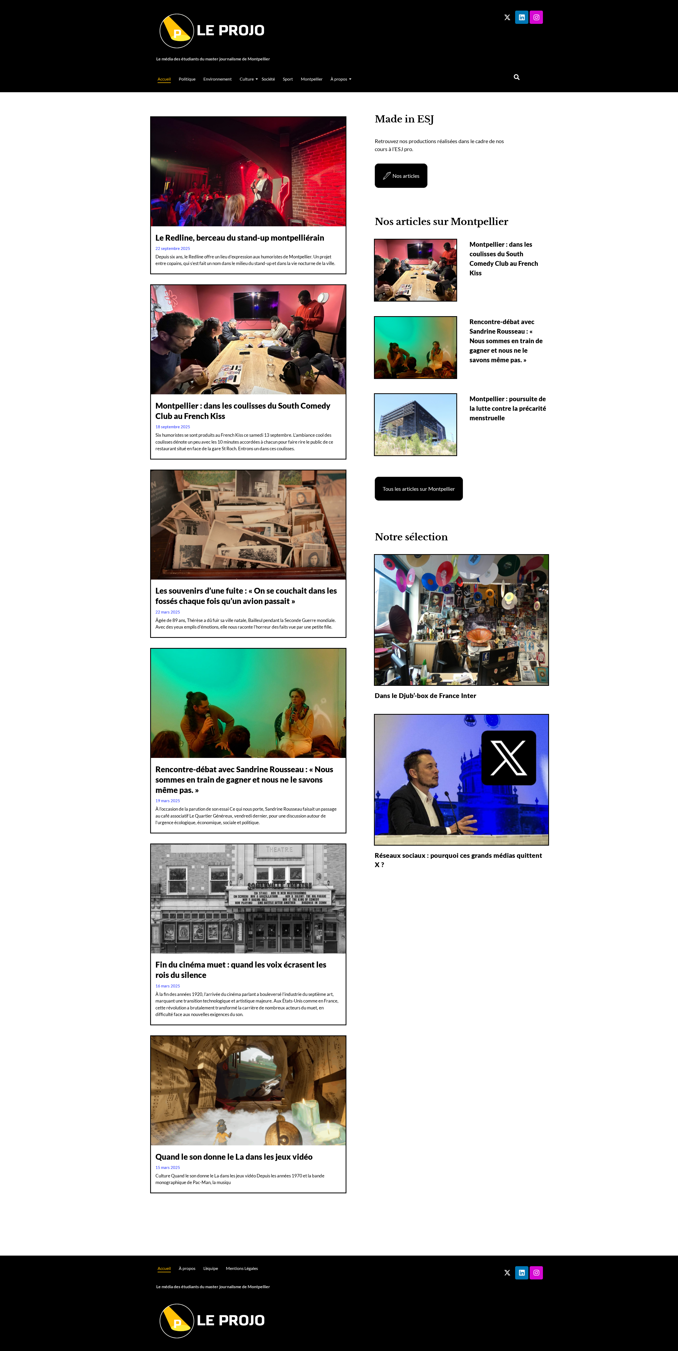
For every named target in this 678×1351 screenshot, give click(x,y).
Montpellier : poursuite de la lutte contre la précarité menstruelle (508, 408)
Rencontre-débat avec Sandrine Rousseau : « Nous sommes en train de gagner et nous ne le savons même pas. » (244, 779)
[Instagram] (536, 17)
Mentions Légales (242, 1268)
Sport (288, 78)
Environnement (217, 78)
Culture (247, 78)
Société (268, 78)
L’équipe (210, 1268)
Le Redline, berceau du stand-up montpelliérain (239, 237)
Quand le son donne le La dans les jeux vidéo (234, 1156)
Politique (187, 78)
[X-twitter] (507, 17)
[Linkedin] (521, 17)
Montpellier (312, 78)
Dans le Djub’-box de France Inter (425, 695)
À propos (339, 78)
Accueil (164, 78)
